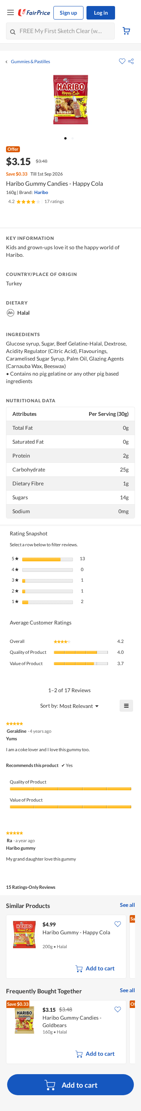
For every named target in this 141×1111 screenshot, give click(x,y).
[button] (131, 61)
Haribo (41, 192)
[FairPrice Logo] (34, 12)
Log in (101, 12)
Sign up (68, 12)
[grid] (70, 947)
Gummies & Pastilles (30, 61)
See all (127, 905)
